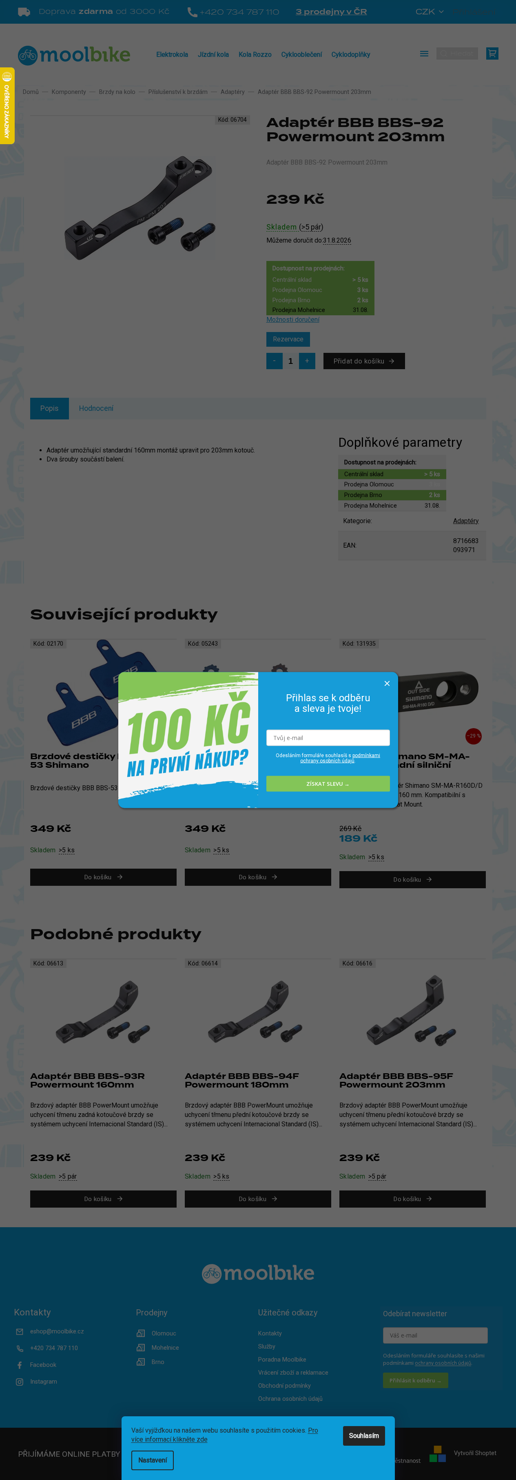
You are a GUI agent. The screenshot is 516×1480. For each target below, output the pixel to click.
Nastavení (152, 1460)
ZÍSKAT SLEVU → (328, 783)
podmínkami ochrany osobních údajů (340, 757)
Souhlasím (364, 1436)
